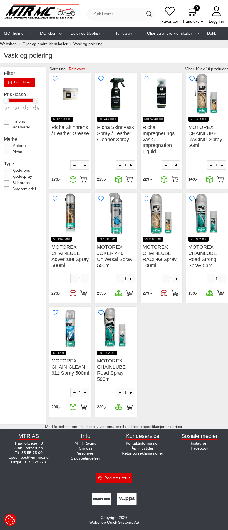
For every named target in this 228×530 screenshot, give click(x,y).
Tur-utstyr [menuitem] (124, 33)
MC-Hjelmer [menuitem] (15, 33)
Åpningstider (142, 448)
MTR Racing (85, 443)
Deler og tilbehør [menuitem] (86, 33)
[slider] (6, 100)
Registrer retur (117, 478)
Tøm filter (21, 82)
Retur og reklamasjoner (142, 453)
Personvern (85, 453)
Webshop (8, 44)
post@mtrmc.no (35, 457)
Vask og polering (88, 44)
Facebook (199, 448)
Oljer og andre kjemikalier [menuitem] (170, 33)
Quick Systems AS (123, 522)
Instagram (200, 443)
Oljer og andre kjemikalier (45, 44)
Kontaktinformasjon (143, 443)
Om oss (85, 448)
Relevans (77, 69)
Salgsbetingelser (85, 458)
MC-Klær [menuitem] (48, 33)
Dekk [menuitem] (212, 33)
